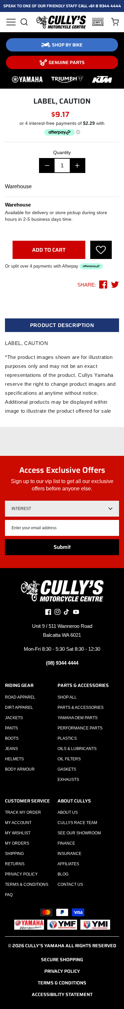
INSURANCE (69, 853)
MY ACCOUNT (18, 822)
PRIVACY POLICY (21, 874)
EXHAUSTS (68, 779)
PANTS (11, 728)
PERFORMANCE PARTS (80, 728)
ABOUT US (68, 812)
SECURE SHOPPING (62, 959)
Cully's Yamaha (44, 945)
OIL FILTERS (69, 759)
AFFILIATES (68, 864)
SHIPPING (14, 853)
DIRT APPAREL (19, 707)
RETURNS (14, 864)
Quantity (62, 152)
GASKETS (67, 769)
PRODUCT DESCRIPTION (62, 325)
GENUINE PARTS (67, 62)
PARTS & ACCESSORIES (80, 707)
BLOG (63, 874)
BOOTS (12, 738)
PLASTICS (67, 738)
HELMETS (14, 759)
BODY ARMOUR (20, 769)
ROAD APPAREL (20, 697)
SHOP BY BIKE (67, 44)
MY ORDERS (17, 843)
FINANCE (66, 843)
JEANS (11, 748)
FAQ (9, 894)
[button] (11, 22)
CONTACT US (70, 884)
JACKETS (14, 717)
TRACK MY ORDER (23, 812)
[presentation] (101, 250)
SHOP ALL (67, 697)
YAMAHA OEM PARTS (78, 717)
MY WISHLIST (17, 833)
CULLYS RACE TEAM (77, 822)
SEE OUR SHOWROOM (79, 833)
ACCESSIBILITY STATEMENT (62, 994)
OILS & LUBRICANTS (77, 748)
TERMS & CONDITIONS (26, 884)
